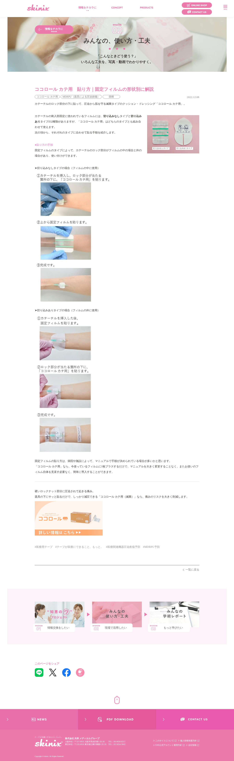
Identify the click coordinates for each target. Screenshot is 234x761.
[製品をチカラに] (147, 7)
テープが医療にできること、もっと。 (80, 546)
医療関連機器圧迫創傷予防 (123, 546)
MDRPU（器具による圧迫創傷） (81, 96)
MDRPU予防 (152, 546)
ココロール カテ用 (47, 96)
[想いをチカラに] (117, 7)
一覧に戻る (192, 569)
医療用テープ (44, 546)
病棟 (111, 96)
